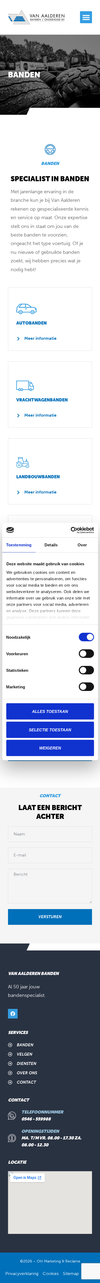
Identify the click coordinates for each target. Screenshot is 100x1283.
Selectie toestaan (50, 729)
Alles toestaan (50, 711)
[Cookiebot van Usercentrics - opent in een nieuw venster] (71, 530)
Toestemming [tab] (18, 545)
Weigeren (50, 748)
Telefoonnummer (42, 1112)
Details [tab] (51, 545)
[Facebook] (13, 1013)
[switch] (86, 653)
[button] (86, 17)
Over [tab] (82, 545)
